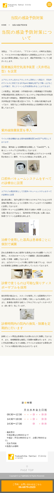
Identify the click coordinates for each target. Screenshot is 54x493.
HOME (3, 25)
